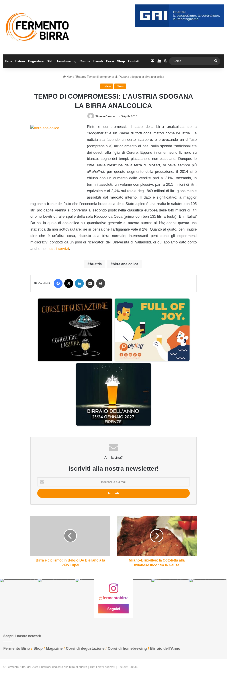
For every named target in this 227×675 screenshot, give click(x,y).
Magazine (54, 648)
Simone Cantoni (105, 116)
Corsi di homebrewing (127, 648)
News (120, 86)
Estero (20, 61)
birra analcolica (125, 264)
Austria (96, 264)
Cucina (85, 61)
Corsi (110, 61)
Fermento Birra (16, 648)
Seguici (113, 609)
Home (70, 76)
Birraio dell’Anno (165, 648)
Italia (8, 61)
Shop (121, 61)
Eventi (98, 61)
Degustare (36, 61)
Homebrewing (66, 61)
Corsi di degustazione (85, 648)
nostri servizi (58, 249)
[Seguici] (113, 590)
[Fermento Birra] (37, 27)
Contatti (134, 61)
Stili (50, 61)
